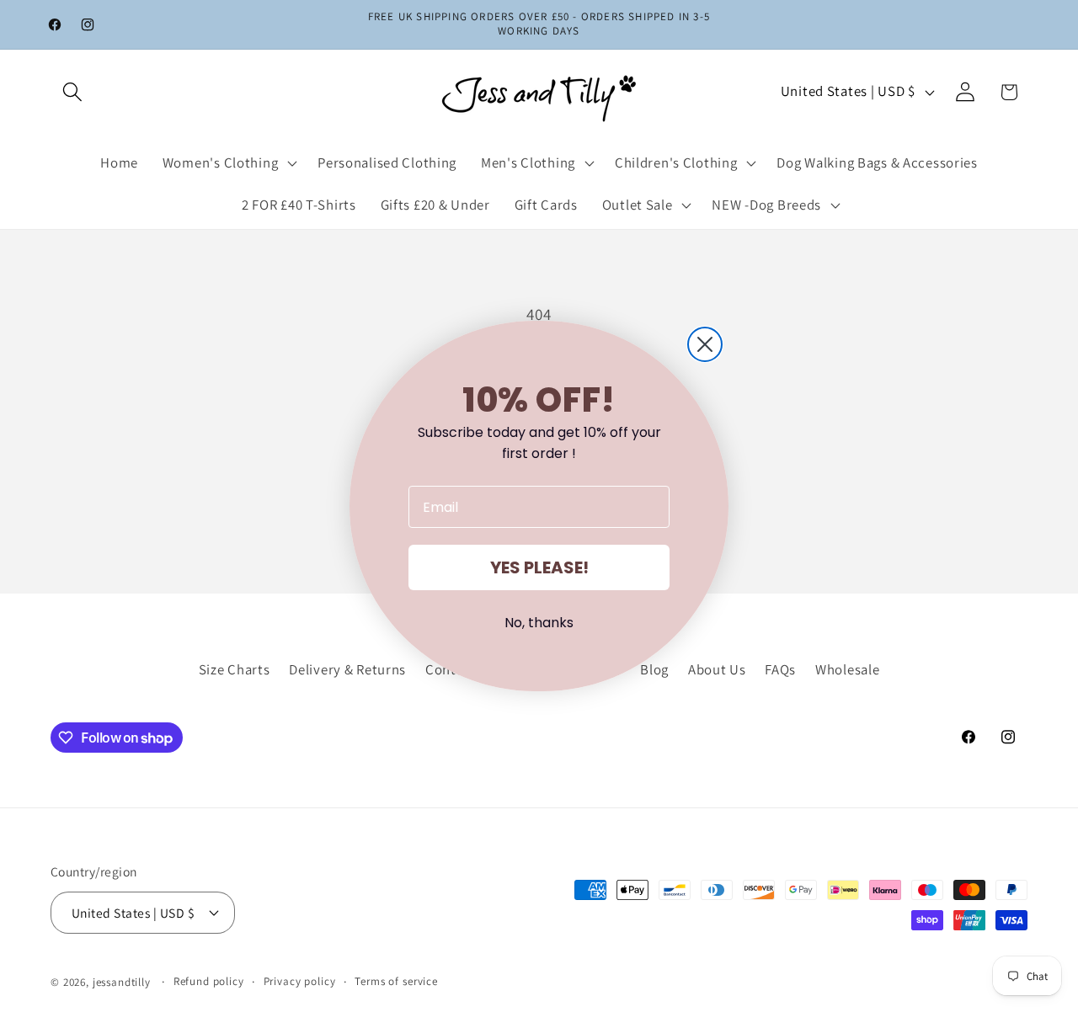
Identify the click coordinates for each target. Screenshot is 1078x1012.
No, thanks (539, 622)
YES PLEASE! (539, 567)
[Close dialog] (705, 344)
